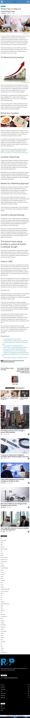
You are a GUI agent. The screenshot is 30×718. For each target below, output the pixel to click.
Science (2, 629)
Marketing (2, 601)
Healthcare (3, 580)
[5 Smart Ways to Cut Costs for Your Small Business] (24, 393)
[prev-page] (14, 401)
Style (2, 639)
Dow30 (2, 563)
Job (1, 595)
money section (5, 329)
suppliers (12, 361)
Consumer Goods (4, 557)
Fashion (2, 570)
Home (2, 4)
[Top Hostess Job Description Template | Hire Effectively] (5, 393)
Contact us (3, 708)
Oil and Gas (3, 614)
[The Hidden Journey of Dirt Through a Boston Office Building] (15, 417)
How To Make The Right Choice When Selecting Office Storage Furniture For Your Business (23, 370)
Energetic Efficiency (4, 568)
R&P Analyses (3, 624)
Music (2, 608)
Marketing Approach (12, 360)
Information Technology (5, 589)
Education (3, 565)
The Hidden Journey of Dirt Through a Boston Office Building (13, 431)
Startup (2, 637)
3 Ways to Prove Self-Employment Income (14, 398)
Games (2, 576)
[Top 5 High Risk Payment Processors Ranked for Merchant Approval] (15, 519)
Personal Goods (4, 616)
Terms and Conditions (11, 715)
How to (2, 584)
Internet (2, 593)
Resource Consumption (5, 361)
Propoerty (2, 622)
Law (1, 597)
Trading (2, 648)
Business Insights (4, 549)
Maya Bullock (3, 507)
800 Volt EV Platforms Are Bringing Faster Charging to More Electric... (14, 504)
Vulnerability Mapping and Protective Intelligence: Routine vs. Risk (12, 480)
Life (1, 599)
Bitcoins (2, 542)
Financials (5, 4)
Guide (2, 578)
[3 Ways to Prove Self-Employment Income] (15, 393)
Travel (2, 650)
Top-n (2, 646)
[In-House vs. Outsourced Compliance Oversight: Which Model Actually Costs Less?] (15, 446)
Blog (1, 544)
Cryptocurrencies (4, 559)
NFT (1, 612)
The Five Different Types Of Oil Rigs (7, 369)
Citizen (2, 555)
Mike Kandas (3, 482)
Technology (3, 641)
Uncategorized (3, 652)
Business (2, 546)
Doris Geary (3, 531)
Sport (2, 635)
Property (2, 620)
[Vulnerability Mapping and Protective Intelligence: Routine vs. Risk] (15, 470)
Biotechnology (3, 540)
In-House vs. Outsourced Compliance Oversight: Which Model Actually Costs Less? (15, 456)
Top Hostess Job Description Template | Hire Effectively (5, 398)
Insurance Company (4, 591)
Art (1, 538)
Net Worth (2, 610)
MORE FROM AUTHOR (20, 388)
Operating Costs (20, 360)
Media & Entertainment (5, 603)
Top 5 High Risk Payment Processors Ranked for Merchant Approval (15, 529)
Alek (1, 434)
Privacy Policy (20, 715)
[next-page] (16, 401)
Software (2, 633)
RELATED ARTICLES (9, 388)
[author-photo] (15, 379)
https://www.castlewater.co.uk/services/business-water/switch (14, 152)
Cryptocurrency (3, 561)
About (2, 706)
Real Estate (3, 627)
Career (2, 553)
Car (1, 551)
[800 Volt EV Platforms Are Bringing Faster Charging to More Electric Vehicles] (15, 494)
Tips (1, 643)
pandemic (10, 218)
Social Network (3, 631)
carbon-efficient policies (15, 98)
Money (2, 605)
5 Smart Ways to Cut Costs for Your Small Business (24, 398)
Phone (2, 618)
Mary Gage (4, 13)
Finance (2, 572)
